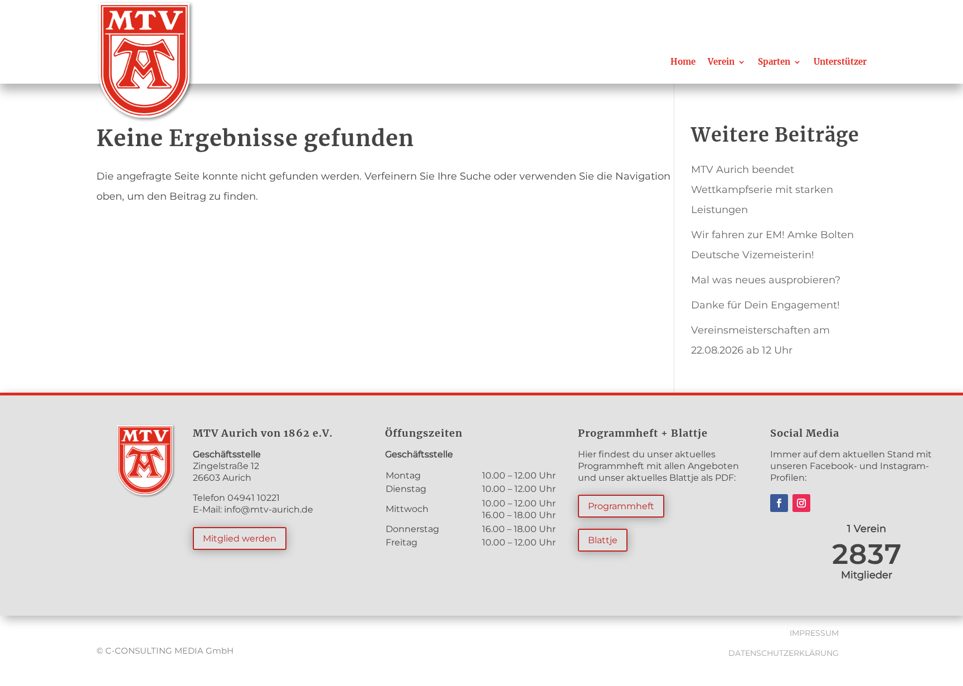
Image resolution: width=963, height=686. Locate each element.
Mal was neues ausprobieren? (765, 280)
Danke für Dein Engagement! (765, 305)
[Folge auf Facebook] (779, 503)
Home (683, 61)
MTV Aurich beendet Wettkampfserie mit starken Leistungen (762, 189)
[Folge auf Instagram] (801, 503)
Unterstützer (840, 61)
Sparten (774, 61)
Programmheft (621, 506)
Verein (721, 61)
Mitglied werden (239, 538)
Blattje (602, 540)
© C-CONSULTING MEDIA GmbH (165, 650)
